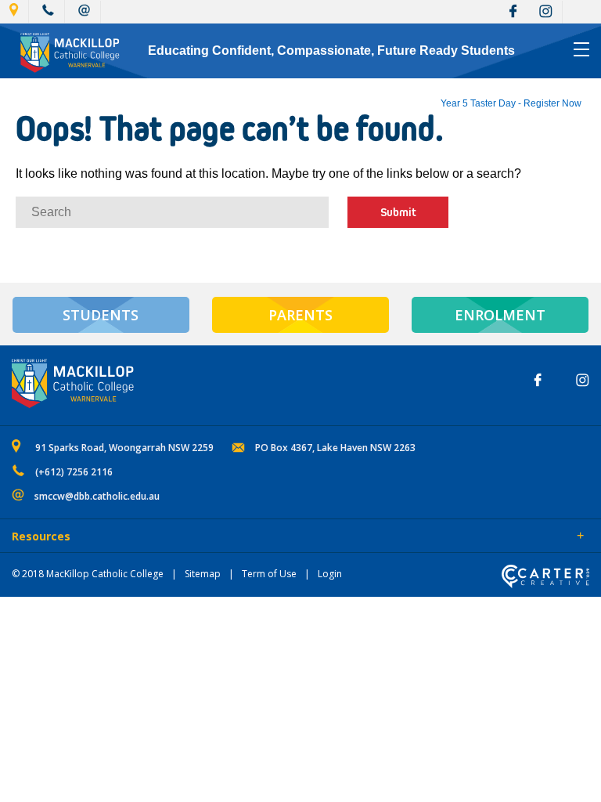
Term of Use (269, 573)
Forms (153, 537)
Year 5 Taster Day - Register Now (511, 103)
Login (330, 573)
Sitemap (203, 573)
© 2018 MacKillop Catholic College (88, 573)
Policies (99, 537)
